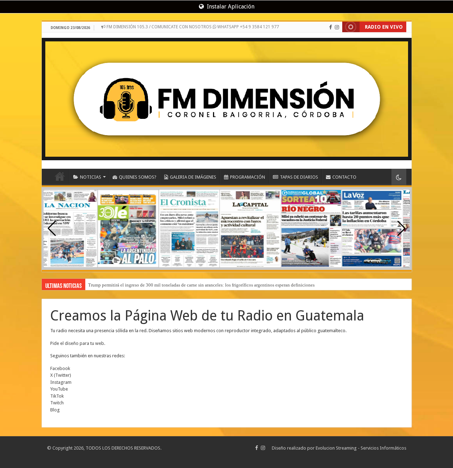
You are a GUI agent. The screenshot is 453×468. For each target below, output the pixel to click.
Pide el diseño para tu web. (77, 343)
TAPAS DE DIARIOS (299, 177)
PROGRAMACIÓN (247, 177)
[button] (401, 228)
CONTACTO (344, 177)
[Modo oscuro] (398, 177)
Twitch (57, 402)
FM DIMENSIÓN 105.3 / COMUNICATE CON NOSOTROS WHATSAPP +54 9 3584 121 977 (192, 26)
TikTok (57, 396)
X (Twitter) (60, 375)
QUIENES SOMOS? (137, 177)
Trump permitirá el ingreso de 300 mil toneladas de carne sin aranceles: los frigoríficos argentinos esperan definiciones (201, 285)
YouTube (59, 389)
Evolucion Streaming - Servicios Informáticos (361, 448)
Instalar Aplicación (230, 6)
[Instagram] (337, 27)
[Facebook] (330, 27)
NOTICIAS (90, 177)
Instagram (60, 382)
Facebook (60, 368)
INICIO (60, 176)
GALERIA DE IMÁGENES (193, 177)
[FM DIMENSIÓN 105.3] (227, 96)
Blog (55, 409)
